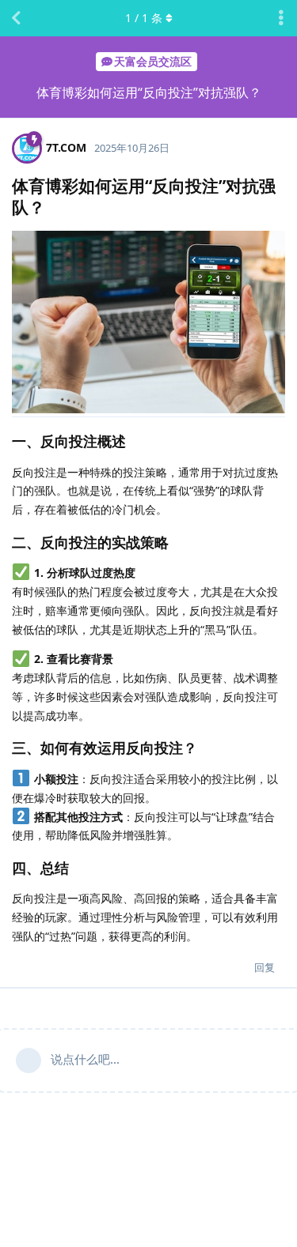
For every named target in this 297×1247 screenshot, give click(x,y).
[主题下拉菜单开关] (281, 18)
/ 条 (143, 17)
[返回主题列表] (16, 18)
